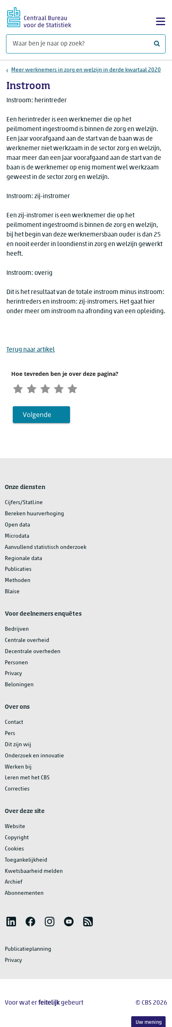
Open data (17, 525)
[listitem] (11, 921)
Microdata (17, 536)
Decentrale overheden (32, 651)
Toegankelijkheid (26, 860)
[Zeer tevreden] (72, 388)
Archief (13, 882)
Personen (16, 662)
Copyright (17, 837)
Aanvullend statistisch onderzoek (45, 547)
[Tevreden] (59, 388)
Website (15, 826)
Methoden (17, 580)
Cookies (14, 849)
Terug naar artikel (30, 350)
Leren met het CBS (27, 778)
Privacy (13, 673)
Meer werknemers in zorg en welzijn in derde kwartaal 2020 (86, 70)
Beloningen (19, 684)
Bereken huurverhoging (34, 513)
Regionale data (23, 558)
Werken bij (18, 767)
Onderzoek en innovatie (34, 756)
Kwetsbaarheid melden (34, 871)
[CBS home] (39, 16)
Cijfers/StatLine (24, 502)
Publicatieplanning (28, 949)
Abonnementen (24, 893)
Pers (10, 733)
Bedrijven (17, 629)
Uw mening (149, 1022)
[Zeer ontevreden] (18, 388)
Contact (14, 722)
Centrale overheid (27, 640)
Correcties (17, 789)
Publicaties (18, 569)
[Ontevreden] (31, 388)
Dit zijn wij (18, 744)
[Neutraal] (45, 388)
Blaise (12, 591)
